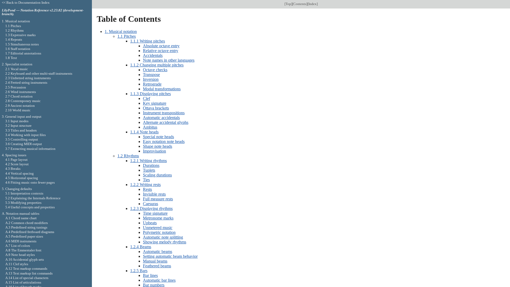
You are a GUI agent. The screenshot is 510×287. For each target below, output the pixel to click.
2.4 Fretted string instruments (26, 83)
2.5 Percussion (15, 87)
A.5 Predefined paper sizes (24, 236)
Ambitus (150, 127)
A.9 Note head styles (20, 255)
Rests (147, 189)
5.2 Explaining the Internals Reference (33, 198)
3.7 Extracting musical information (30, 149)
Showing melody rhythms (164, 242)
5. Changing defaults (17, 189)
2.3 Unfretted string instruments (28, 78)
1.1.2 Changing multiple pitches (157, 65)
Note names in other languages (168, 60)
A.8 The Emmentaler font (23, 250)
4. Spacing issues (14, 155)
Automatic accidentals (161, 117)
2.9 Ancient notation (20, 106)
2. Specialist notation (17, 64)
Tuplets (149, 170)
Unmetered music (157, 227)
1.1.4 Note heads (144, 132)
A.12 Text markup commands (26, 269)
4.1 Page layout (16, 160)
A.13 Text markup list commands (29, 273)
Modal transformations (162, 89)
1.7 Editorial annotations (23, 53)
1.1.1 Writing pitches (147, 41)
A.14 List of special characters (26, 278)
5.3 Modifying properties (23, 203)
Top (288, 4)
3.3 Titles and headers (21, 130)
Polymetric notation (159, 232)
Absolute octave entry (161, 46)
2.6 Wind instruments (20, 92)
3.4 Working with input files (25, 135)
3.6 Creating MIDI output (23, 144)
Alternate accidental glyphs (165, 122)
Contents (299, 4)
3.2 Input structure (18, 126)
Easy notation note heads (164, 141)
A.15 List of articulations (23, 282)
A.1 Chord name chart (21, 218)
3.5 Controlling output (21, 139)
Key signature (154, 103)
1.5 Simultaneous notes (22, 44)
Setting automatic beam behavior (170, 256)
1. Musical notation (121, 31)
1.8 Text (11, 58)
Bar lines (150, 275)
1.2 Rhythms (128, 156)
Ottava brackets (156, 108)
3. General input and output (21, 117)
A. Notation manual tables (20, 214)
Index (312, 4)
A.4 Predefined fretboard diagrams (29, 232)
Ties (146, 180)
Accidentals (153, 55)
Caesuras (150, 203)
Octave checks (155, 69)
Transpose (151, 74)
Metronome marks (158, 218)
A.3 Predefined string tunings (26, 227)
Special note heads (158, 136)
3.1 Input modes (16, 121)
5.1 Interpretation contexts (24, 193)
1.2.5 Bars (138, 270)
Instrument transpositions (164, 113)
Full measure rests (158, 199)
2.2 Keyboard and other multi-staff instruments (38, 73)
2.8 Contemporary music (23, 101)
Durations (151, 165)
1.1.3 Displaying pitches (150, 93)
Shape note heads (157, 146)
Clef (146, 98)
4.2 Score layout (17, 164)
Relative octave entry (160, 50)
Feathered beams (157, 266)
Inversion (151, 79)
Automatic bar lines (159, 280)
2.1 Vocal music (16, 69)
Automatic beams (157, 251)
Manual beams (155, 261)
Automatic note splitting (163, 237)
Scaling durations (157, 175)
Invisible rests (154, 194)
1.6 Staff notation (17, 49)
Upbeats (150, 223)
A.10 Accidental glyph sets (24, 259)
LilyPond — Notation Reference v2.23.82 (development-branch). (43, 12)
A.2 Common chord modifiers (26, 223)
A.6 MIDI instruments (20, 241)
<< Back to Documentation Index (26, 3)
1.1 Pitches (126, 36)
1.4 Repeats (13, 39)
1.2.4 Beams (140, 246)
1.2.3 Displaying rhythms (151, 208)
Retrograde (152, 84)
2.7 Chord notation (19, 96)
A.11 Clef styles (16, 264)
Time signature (155, 213)
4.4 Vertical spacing (19, 173)
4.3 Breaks (12, 169)
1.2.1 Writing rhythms (148, 160)
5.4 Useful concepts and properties (30, 207)
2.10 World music (18, 110)
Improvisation (154, 151)
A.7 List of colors (17, 246)
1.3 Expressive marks (20, 35)
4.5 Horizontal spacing (21, 178)
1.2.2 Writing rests (145, 184)
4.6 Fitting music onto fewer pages (30, 182)
